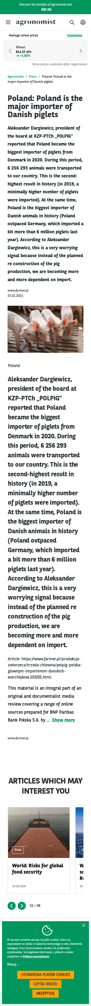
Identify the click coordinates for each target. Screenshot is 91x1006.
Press (33, 76)
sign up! (46, 9)
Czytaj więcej (45, 984)
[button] (8, 22)
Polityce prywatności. (36, 956)
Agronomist (16, 76)
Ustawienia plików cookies (45, 975)
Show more (63, 720)
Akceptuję (45, 994)
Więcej (11, 964)
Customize (74, 35)
